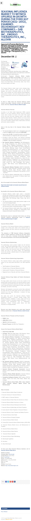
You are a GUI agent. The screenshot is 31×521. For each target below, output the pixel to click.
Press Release (4, 511)
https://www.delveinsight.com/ (11, 465)
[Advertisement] (12, 496)
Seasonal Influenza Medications (8, 450)
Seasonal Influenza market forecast (21, 310)
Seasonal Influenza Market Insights (18, 104)
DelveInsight (11, 454)
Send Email (6, 457)
